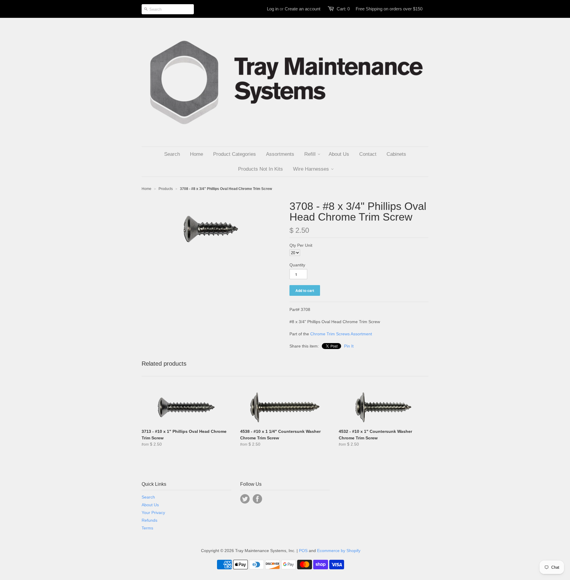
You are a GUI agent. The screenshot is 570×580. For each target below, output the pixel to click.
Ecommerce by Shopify (338, 550)
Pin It (349, 346)
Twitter (245, 499)
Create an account (302, 8)
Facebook (257, 499)
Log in (272, 8)
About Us (150, 504)
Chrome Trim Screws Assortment (341, 333)
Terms (147, 528)
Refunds (149, 520)
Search (148, 497)
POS (303, 550)
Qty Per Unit (300, 245)
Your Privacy (153, 512)
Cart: (343, 8)
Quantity (297, 265)
